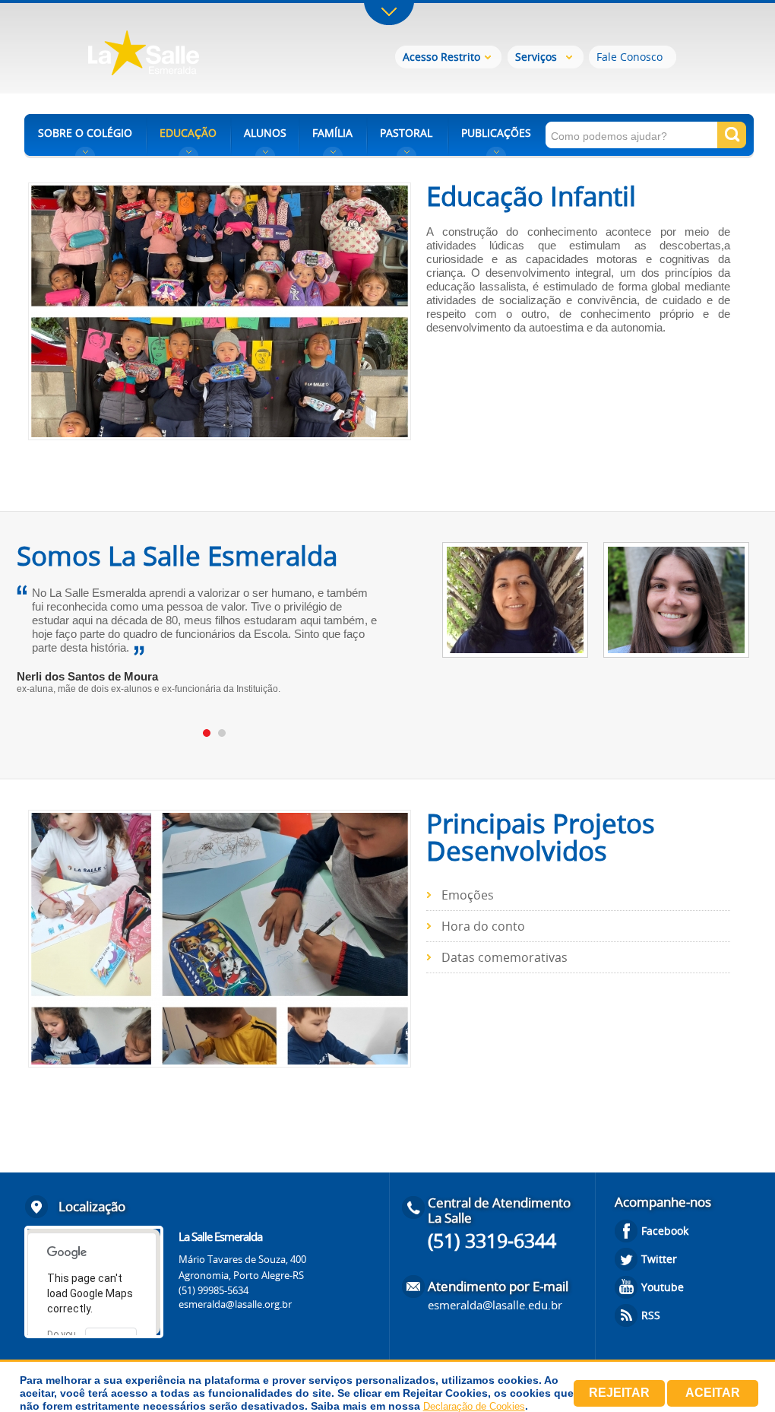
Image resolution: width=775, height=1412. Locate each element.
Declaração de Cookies (474, 1406)
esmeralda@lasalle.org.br (235, 1304)
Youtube (662, 1287)
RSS (650, 1315)
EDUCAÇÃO (188, 132)
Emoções (467, 895)
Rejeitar (619, 1392)
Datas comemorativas (504, 957)
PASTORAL (406, 132)
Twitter (659, 1259)
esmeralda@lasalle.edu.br (495, 1304)
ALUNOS (265, 132)
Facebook (664, 1230)
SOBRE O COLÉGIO (85, 132)
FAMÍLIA (332, 132)
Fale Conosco (629, 56)
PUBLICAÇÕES (496, 132)
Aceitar (712, 1392)
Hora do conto (483, 926)
